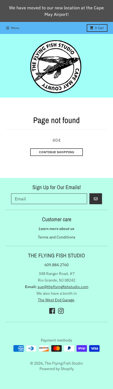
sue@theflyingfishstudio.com (63, 286)
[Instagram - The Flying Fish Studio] (61, 311)
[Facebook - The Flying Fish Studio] (52, 311)
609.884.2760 (56, 264)
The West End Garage (56, 299)
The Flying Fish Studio (64, 363)
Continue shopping (56, 152)
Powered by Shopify (56, 368)
